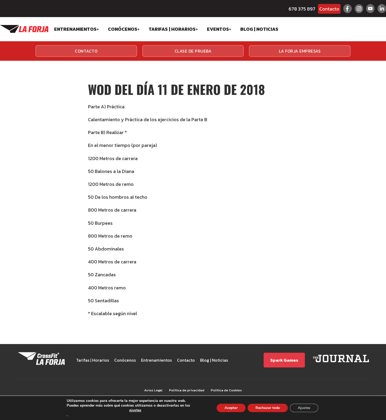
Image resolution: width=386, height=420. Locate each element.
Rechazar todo (267, 407)
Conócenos (122, 29)
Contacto (329, 8)
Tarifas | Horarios (172, 29)
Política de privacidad (186, 390)
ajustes (135, 410)
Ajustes (304, 407)
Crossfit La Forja (24, 29)
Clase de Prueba (193, 51)
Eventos (218, 29)
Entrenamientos (75, 29)
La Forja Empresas (300, 51)
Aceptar (231, 407)
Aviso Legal (153, 390)
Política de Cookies (226, 390)
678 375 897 (302, 8)
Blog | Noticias (259, 29)
